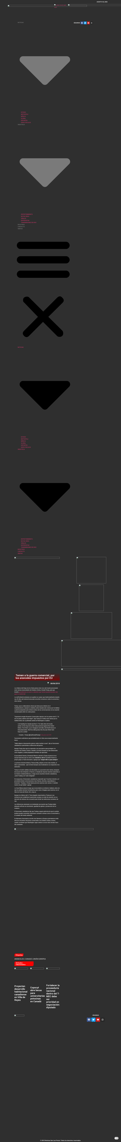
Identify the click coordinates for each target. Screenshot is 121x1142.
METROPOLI (24, 114)
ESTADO (23, 112)
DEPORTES (24, 120)
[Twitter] (85, 23)
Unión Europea (39, 959)
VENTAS (20, 229)
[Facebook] (82, 23)
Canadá (28, 959)
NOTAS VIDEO (25, 216)
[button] (43, 288)
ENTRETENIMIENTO (27, 214)
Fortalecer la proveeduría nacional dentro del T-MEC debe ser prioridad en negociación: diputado (53, 996)
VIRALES (23, 218)
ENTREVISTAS (25, 220)
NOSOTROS (21, 224)
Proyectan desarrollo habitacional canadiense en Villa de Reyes (20, 993)
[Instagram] (91, 23)
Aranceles (19, 959)
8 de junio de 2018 (46, 735)
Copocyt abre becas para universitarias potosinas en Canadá (37, 994)
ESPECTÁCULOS (26, 122)
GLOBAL (23, 118)
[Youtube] (88, 23)
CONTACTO (21, 226)
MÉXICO (23, 116)
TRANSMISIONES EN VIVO (28, 222)
